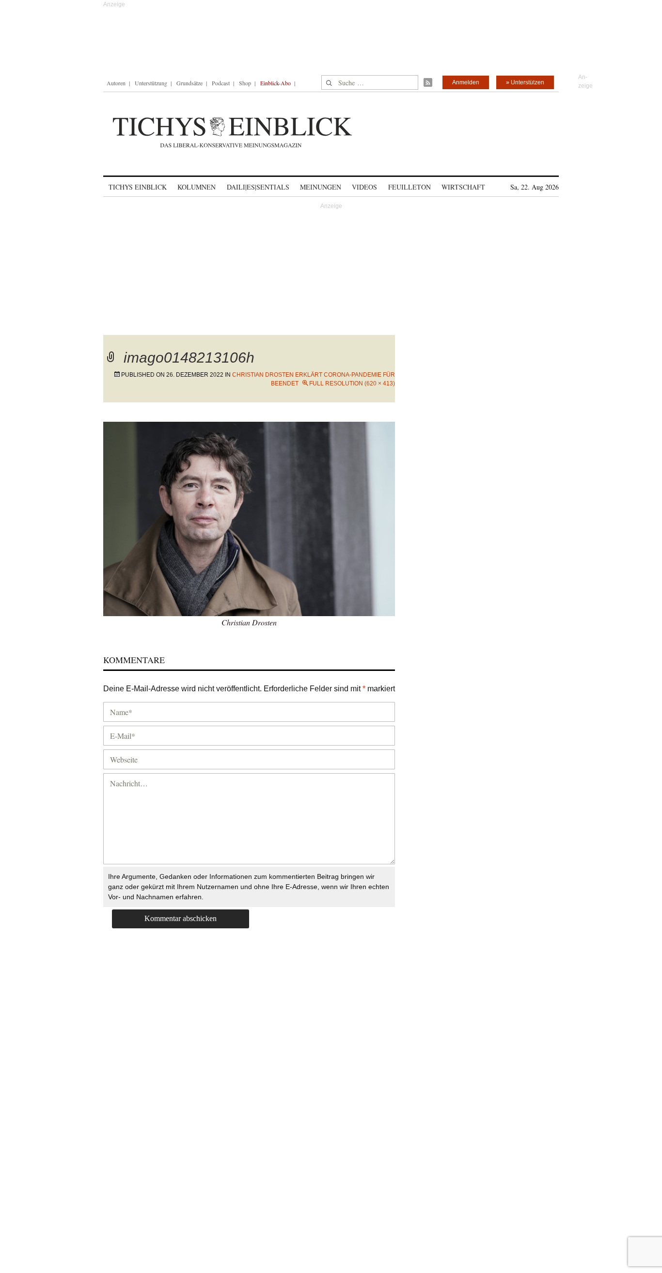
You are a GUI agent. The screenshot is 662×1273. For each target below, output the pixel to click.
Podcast (221, 83)
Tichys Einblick (138, 186)
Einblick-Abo (275, 83)
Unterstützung (151, 83)
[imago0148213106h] (249, 517)
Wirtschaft (463, 186)
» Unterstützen (525, 82)
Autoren (116, 83)
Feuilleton (409, 186)
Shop (245, 83)
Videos (364, 186)
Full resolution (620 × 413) (352, 383)
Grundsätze (189, 83)
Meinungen (320, 186)
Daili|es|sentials (258, 186)
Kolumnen (196, 186)
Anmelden (465, 82)
